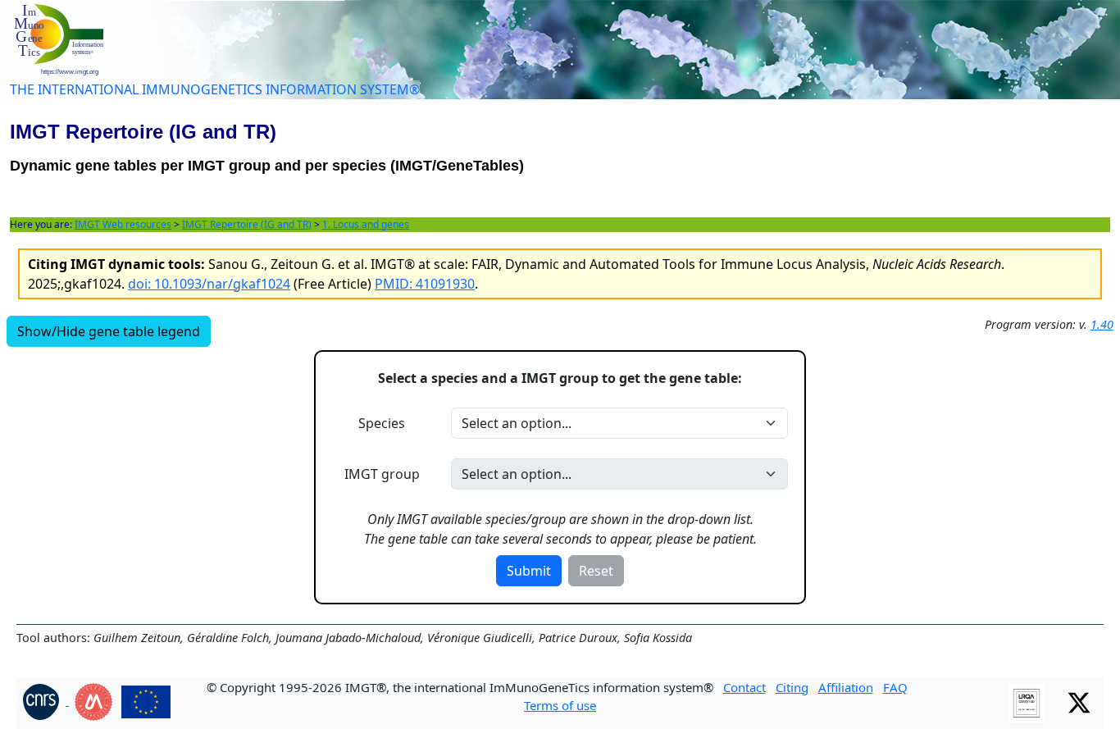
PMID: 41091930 (425, 284)
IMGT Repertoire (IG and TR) (247, 224)
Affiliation (845, 687)
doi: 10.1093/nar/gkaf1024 (209, 284)
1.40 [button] (1101, 324)
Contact (744, 687)
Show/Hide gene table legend (108, 331)
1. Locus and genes (365, 224)
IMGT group (382, 474)
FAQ (895, 687)
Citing (792, 687)
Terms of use (560, 705)
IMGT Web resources (123, 224)
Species (381, 423)
